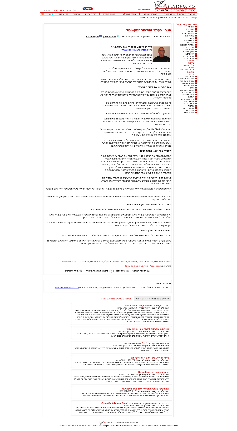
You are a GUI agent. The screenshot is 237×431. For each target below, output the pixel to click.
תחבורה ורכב (188, 110)
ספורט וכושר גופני (186, 90)
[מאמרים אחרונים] (42, 14)
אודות (181, 14)
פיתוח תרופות (67, 261)
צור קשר (76, 14)
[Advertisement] (138, 22)
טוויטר (48, 14)
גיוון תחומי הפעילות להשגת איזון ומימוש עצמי (147, 329)
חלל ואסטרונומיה (187, 65)
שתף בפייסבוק (92, 36)
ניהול (147, 405)
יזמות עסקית (144, 308)
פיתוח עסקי (84, 261)
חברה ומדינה (188, 47)
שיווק (156, 261)
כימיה (191, 67)
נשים (192, 88)
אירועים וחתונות (187, 33)
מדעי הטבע (182, 17)
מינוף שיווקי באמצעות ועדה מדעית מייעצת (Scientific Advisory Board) (135, 403)
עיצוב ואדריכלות (187, 94)
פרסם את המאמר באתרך (97, 271)
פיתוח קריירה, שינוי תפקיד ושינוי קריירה (150, 358)
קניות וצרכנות (188, 104)
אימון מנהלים (144, 331)
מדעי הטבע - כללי (186, 70)
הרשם (61, 10)
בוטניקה (190, 61)
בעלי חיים (190, 42)
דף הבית (191, 14)
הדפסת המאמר (139, 271)
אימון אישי (189, 29)
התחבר (55, 10)
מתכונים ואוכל (188, 85)
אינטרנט (190, 31)
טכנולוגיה (116, 261)
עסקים (191, 97)
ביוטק (76, 261)
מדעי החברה (188, 56)
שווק (91, 261)
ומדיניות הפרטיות (140, 426)
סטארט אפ (132, 261)
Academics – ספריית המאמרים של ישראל (142, 266)
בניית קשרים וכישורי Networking (153, 372)
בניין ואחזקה (189, 40)
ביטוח (191, 38)
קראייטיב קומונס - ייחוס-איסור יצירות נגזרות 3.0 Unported (82, 426)
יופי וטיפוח (189, 54)
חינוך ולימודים (188, 52)
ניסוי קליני (108, 261)
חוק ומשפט (189, 49)
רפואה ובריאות (188, 108)
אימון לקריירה (143, 360)
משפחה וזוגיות (188, 83)
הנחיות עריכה (90, 14)
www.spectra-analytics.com (137, 49)
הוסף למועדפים (72, 271)
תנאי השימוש (153, 426)
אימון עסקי (98, 261)
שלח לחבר (120, 271)
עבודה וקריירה (188, 92)
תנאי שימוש (63, 14)
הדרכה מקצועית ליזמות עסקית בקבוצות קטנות (147, 305)
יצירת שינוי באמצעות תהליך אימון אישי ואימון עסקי (145, 389)
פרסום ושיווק (188, 101)
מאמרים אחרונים (150, 14)
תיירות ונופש (189, 113)
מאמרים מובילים (129, 14)
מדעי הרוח (189, 76)
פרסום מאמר (169, 14)
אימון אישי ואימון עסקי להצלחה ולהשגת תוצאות (146, 343)
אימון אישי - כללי (142, 391)
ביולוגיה (171, 17)
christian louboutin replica (12, 430)
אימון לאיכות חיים (142, 346)
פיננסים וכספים (187, 99)
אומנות (191, 27)
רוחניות (191, 106)
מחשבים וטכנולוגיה (186, 79)
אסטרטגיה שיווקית (145, 261)
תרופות (124, 261)
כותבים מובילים (109, 14)
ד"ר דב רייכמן (159, 36)
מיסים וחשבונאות (187, 81)
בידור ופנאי (189, 36)
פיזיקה (191, 74)
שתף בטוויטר (110, 36)
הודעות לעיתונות (187, 45)
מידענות (190, 72)
